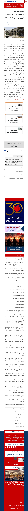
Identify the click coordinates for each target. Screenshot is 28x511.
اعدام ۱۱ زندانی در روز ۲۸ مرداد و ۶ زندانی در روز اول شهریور (14, 258)
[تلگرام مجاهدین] (14, 1)
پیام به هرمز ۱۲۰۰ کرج (19, 281)
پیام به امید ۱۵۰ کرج (19, 424)
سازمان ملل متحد (19, 171)
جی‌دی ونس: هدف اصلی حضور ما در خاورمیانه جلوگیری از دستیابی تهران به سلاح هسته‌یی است (14, 360)
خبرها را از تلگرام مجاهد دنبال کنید (14, 144)
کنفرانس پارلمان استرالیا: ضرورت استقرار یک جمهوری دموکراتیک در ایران (14, 269)
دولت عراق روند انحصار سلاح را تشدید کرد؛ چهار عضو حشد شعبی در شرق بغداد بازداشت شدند (14, 341)
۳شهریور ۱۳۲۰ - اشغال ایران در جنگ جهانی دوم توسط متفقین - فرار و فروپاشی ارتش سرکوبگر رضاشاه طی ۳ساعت (14, 264)
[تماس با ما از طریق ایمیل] (14, 447)
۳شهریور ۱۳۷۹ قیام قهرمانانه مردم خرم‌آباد (15, 278)
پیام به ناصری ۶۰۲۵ (19, 304)
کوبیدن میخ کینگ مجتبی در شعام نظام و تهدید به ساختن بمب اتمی (14, 391)
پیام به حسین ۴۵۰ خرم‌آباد (18, 292)
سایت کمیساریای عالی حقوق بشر (14, 99)
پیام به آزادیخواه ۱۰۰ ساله (18, 295)
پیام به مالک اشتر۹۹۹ (19, 421)
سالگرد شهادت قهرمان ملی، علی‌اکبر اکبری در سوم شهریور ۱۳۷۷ (14, 274)
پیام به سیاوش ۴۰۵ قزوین (18, 412)
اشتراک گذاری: (20, 151)
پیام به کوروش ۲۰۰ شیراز (18, 415)
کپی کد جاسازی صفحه (18, 156)
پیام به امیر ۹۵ (20, 287)
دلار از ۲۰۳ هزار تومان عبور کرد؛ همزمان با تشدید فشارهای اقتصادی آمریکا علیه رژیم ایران (14, 353)
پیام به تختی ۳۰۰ (20, 301)
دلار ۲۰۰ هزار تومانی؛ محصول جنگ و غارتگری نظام (14, 405)
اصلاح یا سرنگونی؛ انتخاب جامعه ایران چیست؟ (14, 400)
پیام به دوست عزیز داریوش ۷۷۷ (17, 290)
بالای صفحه (21, 501)
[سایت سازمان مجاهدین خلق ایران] (14, 5)
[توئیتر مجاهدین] (10, 1)
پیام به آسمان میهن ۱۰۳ (19, 307)
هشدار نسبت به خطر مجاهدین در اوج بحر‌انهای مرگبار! (14, 311)
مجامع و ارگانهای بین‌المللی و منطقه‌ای (16, 178)
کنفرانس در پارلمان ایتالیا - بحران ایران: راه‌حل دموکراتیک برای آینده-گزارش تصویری (14, 484)
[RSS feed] (16, 1)
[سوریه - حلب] (14, 32)
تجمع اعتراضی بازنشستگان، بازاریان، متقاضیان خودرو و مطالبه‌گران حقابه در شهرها (14, 336)
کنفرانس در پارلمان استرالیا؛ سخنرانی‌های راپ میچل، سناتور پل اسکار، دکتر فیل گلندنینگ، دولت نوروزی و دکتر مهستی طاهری (14, 329)
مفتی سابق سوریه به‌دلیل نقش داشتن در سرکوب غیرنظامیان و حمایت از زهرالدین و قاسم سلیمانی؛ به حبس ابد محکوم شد (14, 347)
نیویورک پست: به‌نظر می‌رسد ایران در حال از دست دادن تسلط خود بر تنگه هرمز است (14, 365)
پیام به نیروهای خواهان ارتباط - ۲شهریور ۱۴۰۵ (14, 396)
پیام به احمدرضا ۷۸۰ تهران (18, 409)
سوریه (14, 168)
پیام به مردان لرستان (19, 284)
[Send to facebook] (5, 150)
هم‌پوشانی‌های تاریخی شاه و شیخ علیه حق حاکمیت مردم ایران (14, 370)
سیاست (7, 23)
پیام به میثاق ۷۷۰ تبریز (19, 418)
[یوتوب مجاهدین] (12, 1)
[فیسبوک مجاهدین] (8, 1)
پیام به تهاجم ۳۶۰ (20, 426)
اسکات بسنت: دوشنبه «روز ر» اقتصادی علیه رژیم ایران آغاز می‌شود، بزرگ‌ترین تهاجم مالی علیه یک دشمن (14, 375)
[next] (15, 478)
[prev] (15, 458)
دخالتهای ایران (20, 168)
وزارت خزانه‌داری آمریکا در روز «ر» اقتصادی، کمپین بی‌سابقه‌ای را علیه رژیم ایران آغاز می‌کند (14, 316)
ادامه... (9, 440)
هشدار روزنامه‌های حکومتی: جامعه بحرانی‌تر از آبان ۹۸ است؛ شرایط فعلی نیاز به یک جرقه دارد (14, 381)
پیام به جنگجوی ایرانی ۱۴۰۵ (18, 298)
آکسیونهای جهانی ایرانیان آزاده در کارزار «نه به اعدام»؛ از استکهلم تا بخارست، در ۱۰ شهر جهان (14, 322)
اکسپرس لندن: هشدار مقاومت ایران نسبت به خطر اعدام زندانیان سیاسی (14, 387)
